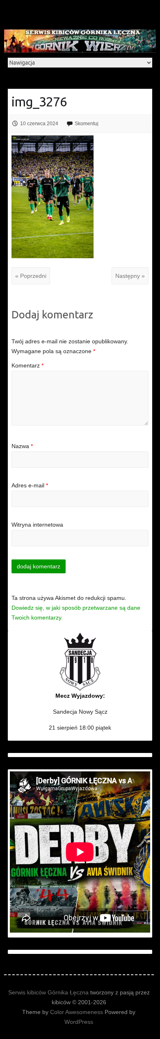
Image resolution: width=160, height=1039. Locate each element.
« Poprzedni (30, 276)
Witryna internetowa (37, 524)
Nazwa (22, 446)
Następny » (130, 276)
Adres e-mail (29, 485)
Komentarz (27, 365)
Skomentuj (86, 123)
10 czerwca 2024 (39, 123)
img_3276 (39, 101)
